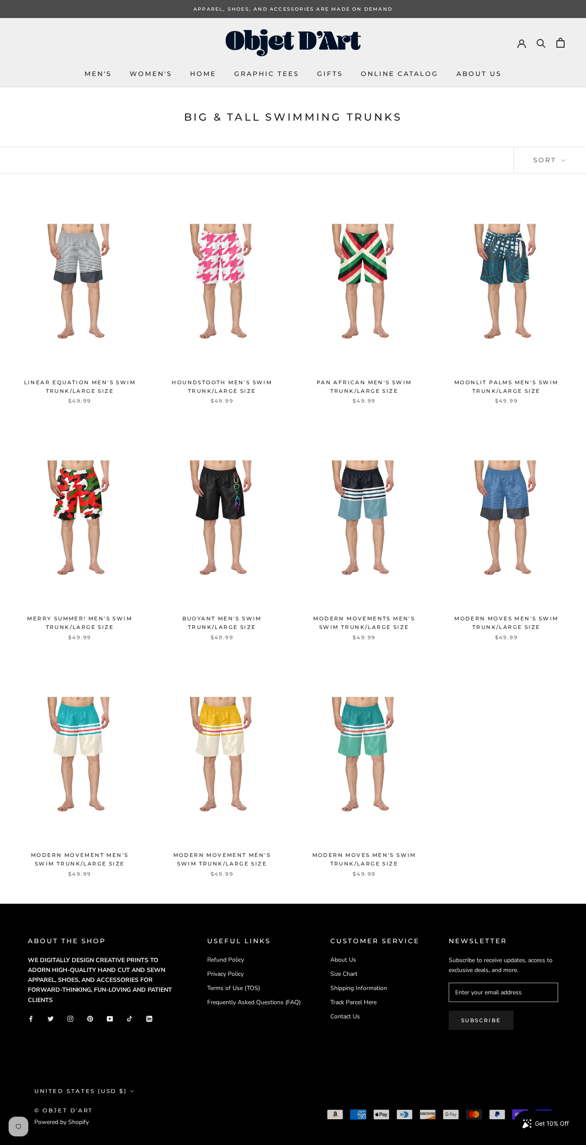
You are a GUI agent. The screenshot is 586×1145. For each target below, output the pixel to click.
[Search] (541, 42)
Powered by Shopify (61, 1122)
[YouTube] (110, 1019)
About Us (478, 74)
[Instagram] (70, 1019)
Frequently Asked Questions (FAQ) (254, 1002)
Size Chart (343, 974)
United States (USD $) (80, 1090)
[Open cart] (560, 43)
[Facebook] (31, 1019)
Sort (546, 160)
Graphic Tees (266, 74)
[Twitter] (51, 1019)
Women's (151, 74)
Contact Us (345, 1016)
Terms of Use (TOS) (233, 988)
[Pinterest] (90, 1019)
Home (203, 74)
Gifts (330, 74)
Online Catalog (399, 74)
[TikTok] (130, 1019)
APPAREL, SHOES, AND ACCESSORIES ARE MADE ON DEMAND (293, 9)
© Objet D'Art (63, 1110)
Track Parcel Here (353, 1002)
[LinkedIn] (149, 1019)
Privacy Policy (225, 974)
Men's (98, 74)
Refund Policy (225, 960)
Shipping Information (358, 988)
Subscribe (481, 1020)
